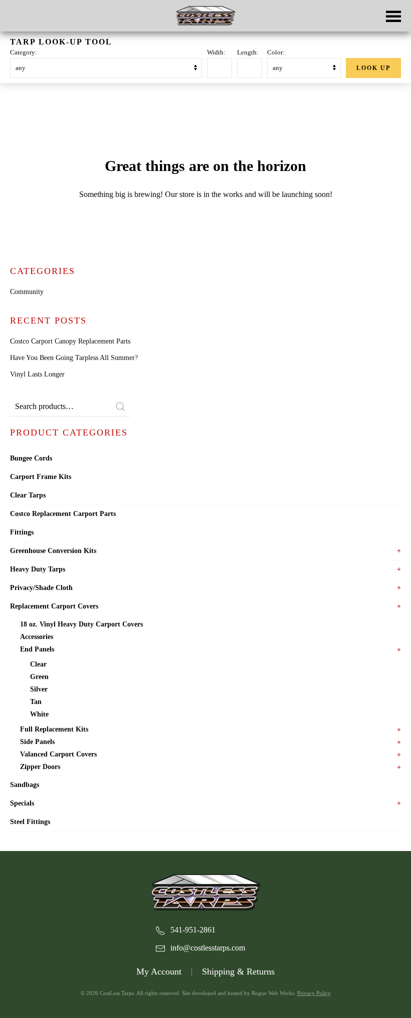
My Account (158, 971)
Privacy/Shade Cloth (41, 588)
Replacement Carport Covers (54, 606)
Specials (22, 803)
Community (27, 292)
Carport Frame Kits (40, 476)
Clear (38, 664)
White (39, 714)
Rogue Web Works (273, 993)
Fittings (22, 532)
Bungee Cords (31, 458)
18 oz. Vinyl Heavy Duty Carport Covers (81, 624)
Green (39, 676)
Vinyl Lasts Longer (37, 374)
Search (120, 406)
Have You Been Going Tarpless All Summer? (74, 358)
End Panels (37, 649)
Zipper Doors (40, 766)
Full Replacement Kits (54, 729)
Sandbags (24, 784)
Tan (36, 702)
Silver (39, 689)
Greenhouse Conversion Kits (53, 550)
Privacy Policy (314, 993)
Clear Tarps (28, 495)
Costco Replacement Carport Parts (63, 514)
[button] (393, 15)
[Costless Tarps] (205, 891)
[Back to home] (205, 16)
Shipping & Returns (238, 971)
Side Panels (37, 742)
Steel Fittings (30, 822)
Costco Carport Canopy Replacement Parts (70, 341)
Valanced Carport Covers (58, 754)
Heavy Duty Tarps (37, 569)
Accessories (36, 636)
